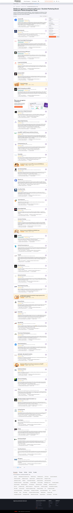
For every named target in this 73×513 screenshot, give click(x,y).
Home (14, 6)
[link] (34, 1)
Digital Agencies (18, 6)
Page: (20, 467)
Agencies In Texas (23, 6)
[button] (54, 1)
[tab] (15, 472)
